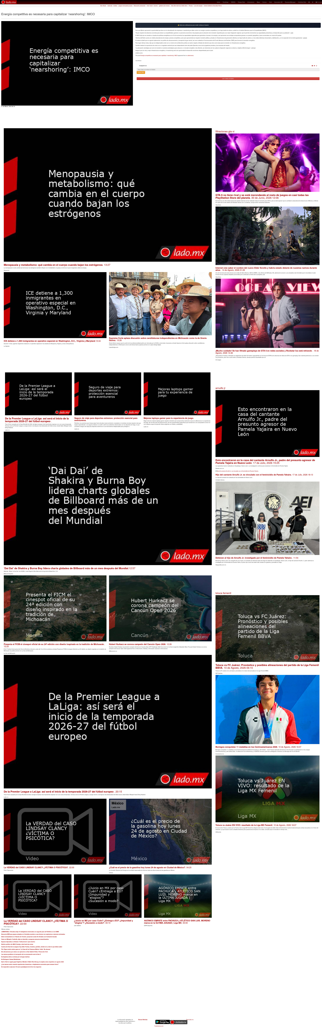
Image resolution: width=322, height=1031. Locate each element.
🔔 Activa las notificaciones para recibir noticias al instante (193, 25)
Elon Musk (103, 6)
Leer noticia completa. (228, 78)
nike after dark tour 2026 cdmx (179, 6)
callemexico (190, 55)
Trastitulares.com (158, 1026)
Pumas (191, 6)
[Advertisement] (54, 360)
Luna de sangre (198, 6)
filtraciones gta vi (225, 131)
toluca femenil (223, 593)
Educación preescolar (139, 6)
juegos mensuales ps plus (125, 6)
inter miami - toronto (152, 6)
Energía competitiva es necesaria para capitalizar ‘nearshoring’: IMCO (159, 55)
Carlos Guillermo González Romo (213, 6)
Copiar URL (141, 72)
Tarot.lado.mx (189, 1019)
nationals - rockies (112, 6)
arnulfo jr (220, 388)
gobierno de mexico (164, 6)
